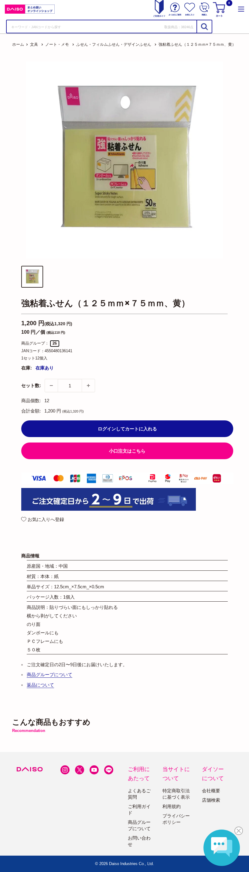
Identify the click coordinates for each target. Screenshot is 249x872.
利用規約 (171, 806)
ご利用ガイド (139, 809)
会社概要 (211, 790)
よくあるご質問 (139, 794)
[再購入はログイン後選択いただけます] (204, 9)
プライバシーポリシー (176, 819)
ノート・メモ (57, 44)
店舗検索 (211, 800)
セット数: (31, 385)
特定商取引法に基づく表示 (176, 794)
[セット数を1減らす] (51, 385)
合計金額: (31, 410)
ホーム (18, 44)
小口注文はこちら (127, 450)
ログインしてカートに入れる (127, 428)
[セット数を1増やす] (88, 385)
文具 (34, 44)
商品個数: (31, 400)
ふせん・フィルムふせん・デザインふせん (113, 44)
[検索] (204, 26)
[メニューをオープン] (241, 9)
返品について (40, 684)
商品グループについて (49, 674)
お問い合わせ (139, 841)
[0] (220, 9)
